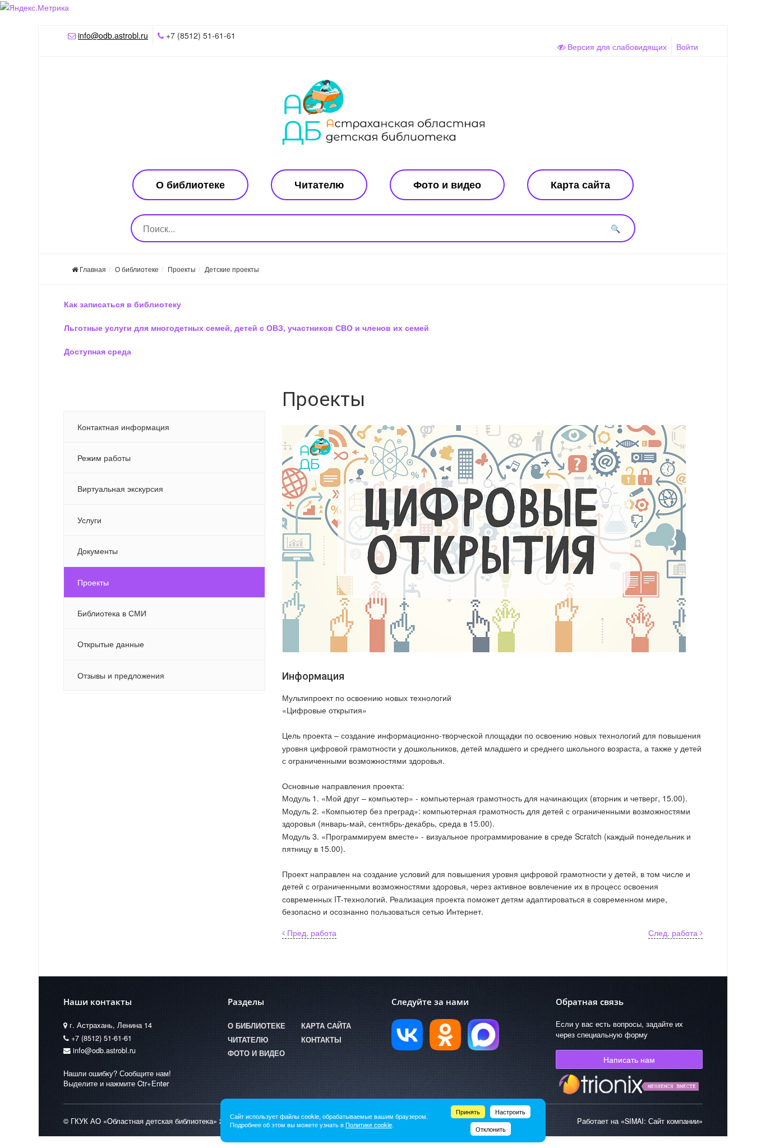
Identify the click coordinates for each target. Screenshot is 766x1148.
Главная (92, 269)
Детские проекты (232, 269)
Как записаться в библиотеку (122, 304)
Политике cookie (368, 1124)
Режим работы (104, 457)
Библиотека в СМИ (111, 613)
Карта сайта (580, 184)
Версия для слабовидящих (616, 46)
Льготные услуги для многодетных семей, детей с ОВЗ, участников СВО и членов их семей (246, 327)
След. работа (674, 932)
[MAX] (483, 1034)
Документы (97, 550)
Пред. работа (310, 932)
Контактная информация (123, 426)
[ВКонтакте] (407, 1034)
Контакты (321, 1040)
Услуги (89, 519)
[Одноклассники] (445, 1034)
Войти (687, 46)
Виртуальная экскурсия (120, 488)
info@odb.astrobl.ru (113, 35)
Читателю (319, 184)
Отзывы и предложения (120, 675)
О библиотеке (190, 184)
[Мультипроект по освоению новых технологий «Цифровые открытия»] (492, 538)
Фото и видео (447, 184)
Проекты (182, 269)
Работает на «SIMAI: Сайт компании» (640, 1121)
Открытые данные (110, 643)
